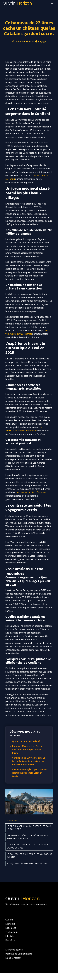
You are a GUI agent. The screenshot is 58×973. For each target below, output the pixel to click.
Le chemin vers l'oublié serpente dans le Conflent (29, 827)
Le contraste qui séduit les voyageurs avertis (29, 855)
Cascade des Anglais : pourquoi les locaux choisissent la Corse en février (29, 773)
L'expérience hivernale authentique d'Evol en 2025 (27, 846)
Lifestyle (9, 936)
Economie (10, 923)
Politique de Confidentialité (18, 953)
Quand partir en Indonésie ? (26, 741)
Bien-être (10, 940)
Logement (10, 927)
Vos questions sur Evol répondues (27, 863)
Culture (9, 919)
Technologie (11, 932)
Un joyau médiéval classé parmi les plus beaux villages (27, 837)
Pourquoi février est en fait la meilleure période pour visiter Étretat (27, 749)
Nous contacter (13, 957)
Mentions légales (14, 949)
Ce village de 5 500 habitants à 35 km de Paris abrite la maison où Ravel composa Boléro (28, 761)
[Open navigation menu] (52, 3)
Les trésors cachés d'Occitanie (31, 492)
